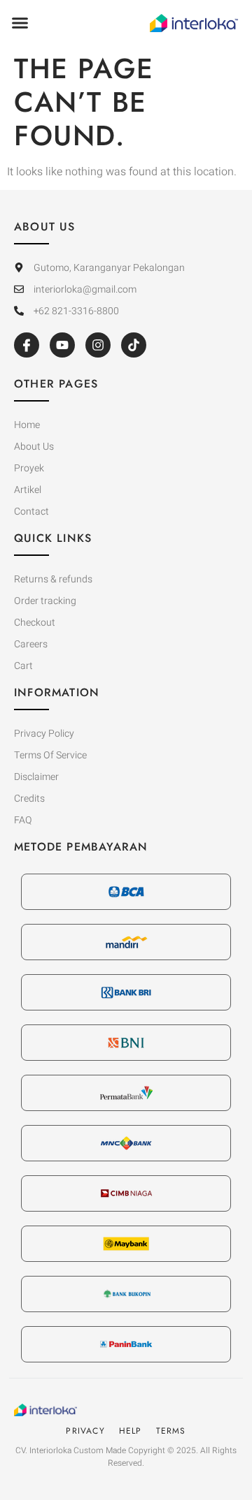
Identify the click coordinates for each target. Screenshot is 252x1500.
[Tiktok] (133, 345)
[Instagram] (98, 345)
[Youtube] (62, 345)
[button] (20, 23)
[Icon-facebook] (26, 345)
